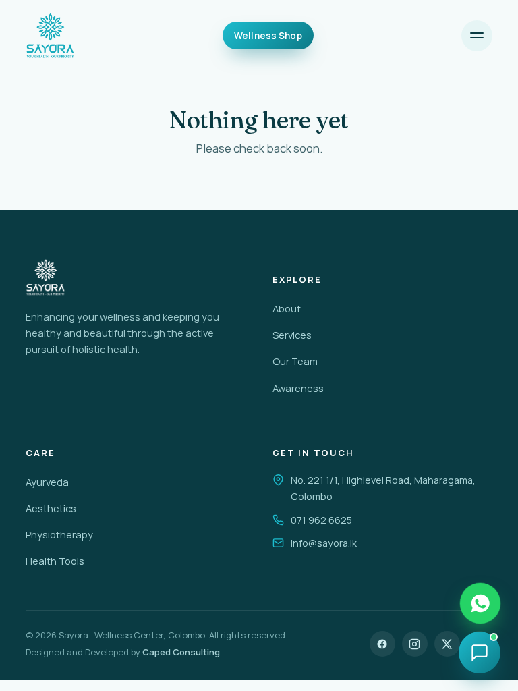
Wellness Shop (268, 36)
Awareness (298, 388)
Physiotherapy (59, 534)
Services (292, 334)
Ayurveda (47, 482)
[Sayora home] (50, 35)
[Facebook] (382, 644)
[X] (447, 644)
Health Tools (55, 561)
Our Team (295, 361)
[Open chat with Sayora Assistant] (479, 652)
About (286, 308)
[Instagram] (415, 644)
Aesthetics (51, 508)
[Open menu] (476, 35)
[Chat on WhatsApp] (480, 603)
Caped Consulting (181, 652)
